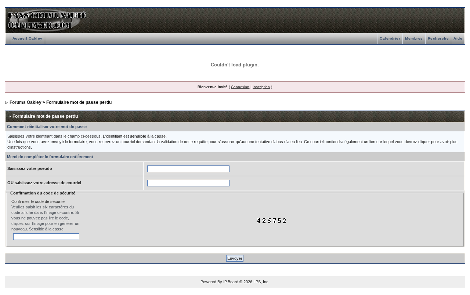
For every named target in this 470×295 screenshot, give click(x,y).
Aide (457, 38)
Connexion (240, 87)
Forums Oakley (25, 102)
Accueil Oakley (27, 38)
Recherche (438, 38)
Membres (414, 38)
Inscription (261, 87)
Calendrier (390, 38)
